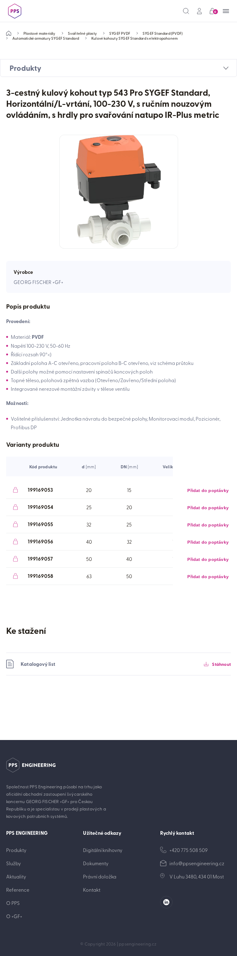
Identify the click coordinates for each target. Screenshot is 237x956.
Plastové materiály (39, 33)
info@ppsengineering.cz (196, 863)
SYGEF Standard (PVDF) (163, 33)
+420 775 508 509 (188, 849)
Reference (17, 889)
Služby (13, 863)
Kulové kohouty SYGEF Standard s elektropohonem (134, 38)
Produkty (16, 849)
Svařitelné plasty (82, 33)
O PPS (13, 902)
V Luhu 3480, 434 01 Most (196, 876)
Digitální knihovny (103, 849)
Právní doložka (99, 876)
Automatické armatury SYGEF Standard (45, 38)
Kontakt (91, 889)
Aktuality (16, 876)
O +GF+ (14, 916)
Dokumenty (96, 863)
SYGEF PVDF (119, 33)
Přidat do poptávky (208, 490)
